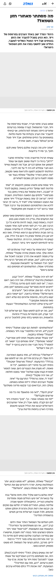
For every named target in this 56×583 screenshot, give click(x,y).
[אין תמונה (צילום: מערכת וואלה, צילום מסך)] (28, 82)
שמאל (50, 576)
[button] (44, 3)
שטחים (41, 576)
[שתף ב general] (4, 3)
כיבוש (35, 576)
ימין (46, 576)
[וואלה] (28, 3)
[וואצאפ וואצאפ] (10, 3)
